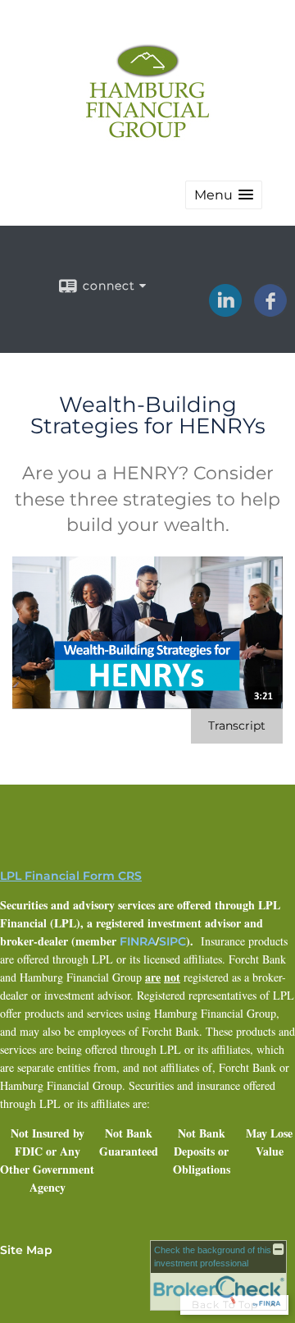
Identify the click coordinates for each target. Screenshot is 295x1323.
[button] (223, 195)
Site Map (26, 1250)
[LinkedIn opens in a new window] (225, 311)
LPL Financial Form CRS (71, 875)
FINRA (138, 941)
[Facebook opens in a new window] (270, 311)
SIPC (172, 941)
